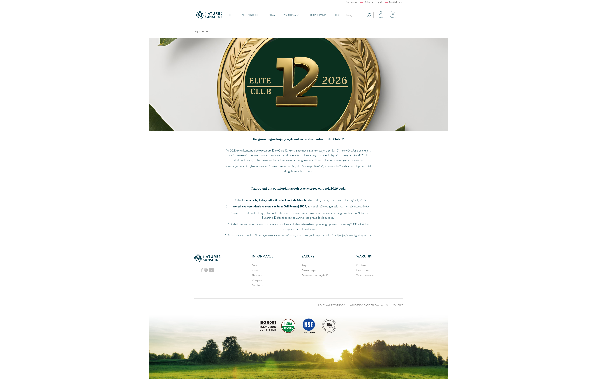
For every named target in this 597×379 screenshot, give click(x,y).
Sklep (231, 15)
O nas (272, 15)
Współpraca (257, 280)
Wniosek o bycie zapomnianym (369, 305)
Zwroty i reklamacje (364, 275)
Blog (337, 15)
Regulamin (361, 265)
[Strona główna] (210, 15)
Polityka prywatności (365, 270)
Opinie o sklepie (309, 270)
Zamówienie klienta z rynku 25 (315, 275)
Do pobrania (318, 15)
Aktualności (257, 275)
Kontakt (255, 270)
